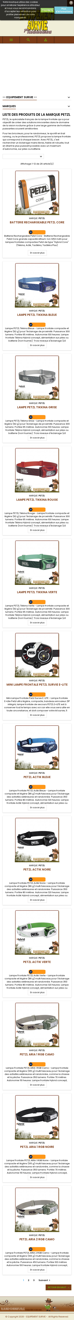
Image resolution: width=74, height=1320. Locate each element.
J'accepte (47, 10)
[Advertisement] (37, 67)
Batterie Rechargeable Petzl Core (37, 222)
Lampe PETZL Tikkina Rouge (37, 500)
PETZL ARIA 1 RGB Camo (37, 1054)
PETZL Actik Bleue (37, 777)
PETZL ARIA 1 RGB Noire (37, 1147)
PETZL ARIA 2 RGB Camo (37, 1239)
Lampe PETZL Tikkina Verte (37, 592)
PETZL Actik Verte (37, 962)
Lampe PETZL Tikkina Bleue (37, 315)
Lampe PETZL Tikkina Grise (37, 407)
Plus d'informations (64, 10)
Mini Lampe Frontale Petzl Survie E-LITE (37, 685)
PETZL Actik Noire (37, 869)
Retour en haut (59, 1287)
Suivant (45, 1280)
